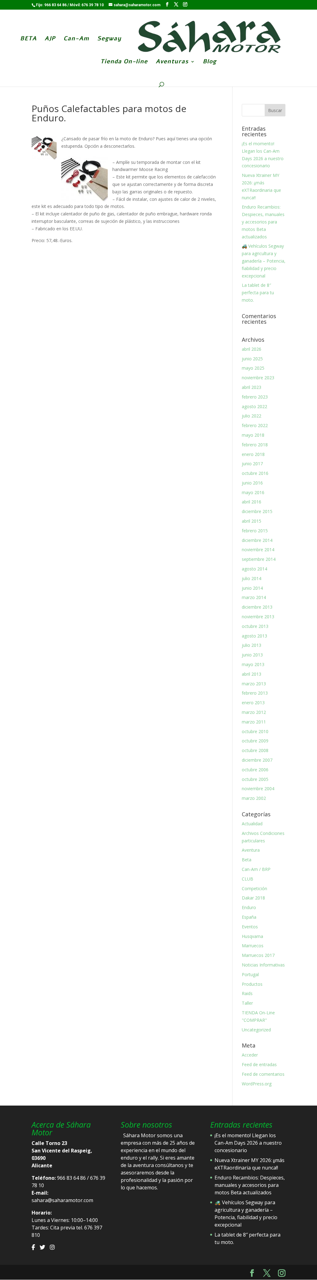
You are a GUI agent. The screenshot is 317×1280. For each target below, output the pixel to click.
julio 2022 (251, 416)
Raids (247, 993)
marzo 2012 (254, 712)
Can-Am (76, 39)
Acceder (250, 1055)
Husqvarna (252, 936)
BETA (28, 39)
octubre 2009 (255, 741)
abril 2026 (251, 349)
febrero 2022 (255, 425)
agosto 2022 (254, 406)
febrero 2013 (255, 693)
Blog (209, 62)
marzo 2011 (254, 722)
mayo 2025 (253, 368)
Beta (246, 860)
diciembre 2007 (257, 760)
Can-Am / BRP (256, 869)
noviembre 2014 (258, 549)
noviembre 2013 (258, 617)
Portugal (250, 974)
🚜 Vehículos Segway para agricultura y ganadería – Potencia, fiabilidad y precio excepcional (263, 260)
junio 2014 (252, 588)
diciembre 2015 (257, 511)
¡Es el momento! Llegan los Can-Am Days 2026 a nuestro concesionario (248, 1143)
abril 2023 (251, 387)
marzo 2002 (254, 798)
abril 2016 (251, 502)
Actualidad (252, 824)
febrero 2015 (255, 531)
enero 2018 (253, 454)
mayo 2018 (253, 435)
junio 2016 (252, 483)
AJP (50, 39)
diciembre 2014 (257, 540)
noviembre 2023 (258, 378)
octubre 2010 (255, 731)
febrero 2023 (255, 397)
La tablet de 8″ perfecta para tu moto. (258, 292)
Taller (247, 1003)
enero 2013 (253, 702)
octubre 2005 (255, 779)
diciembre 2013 (257, 607)
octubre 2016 (255, 473)
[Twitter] (42, 1247)
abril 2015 (251, 521)
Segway (109, 39)
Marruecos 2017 (258, 955)
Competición (254, 888)
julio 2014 (251, 578)
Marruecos (252, 946)
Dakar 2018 (253, 898)
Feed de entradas (259, 1064)
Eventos (250, 927)
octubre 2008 (255, 750)
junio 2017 (252, 463)
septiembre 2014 (259, 559)
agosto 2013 (254, 636)
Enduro (249, 907)
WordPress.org (256, 1084)
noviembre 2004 (258, 788)
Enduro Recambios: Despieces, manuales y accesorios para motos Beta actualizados (263, 221)
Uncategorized (256, 1030)
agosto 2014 (254, 569)
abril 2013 (251, 674)
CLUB (247, 879)
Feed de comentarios (263, 1074)
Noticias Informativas (263, 965)
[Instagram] (52, 1247)
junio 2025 (252, 359)
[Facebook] (33, 1247)
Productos (252, 984)
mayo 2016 (253, 492)
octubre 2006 (255, 770)
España (249, 917)
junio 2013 (252, 655)
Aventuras (172, 62)
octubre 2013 (255, 626)
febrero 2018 (255, 445)
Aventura (251, 850)
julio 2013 (251, 645)
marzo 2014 (254, 597)
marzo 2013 (254, 684)
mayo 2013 (253, 664)
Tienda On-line (124, 62)
